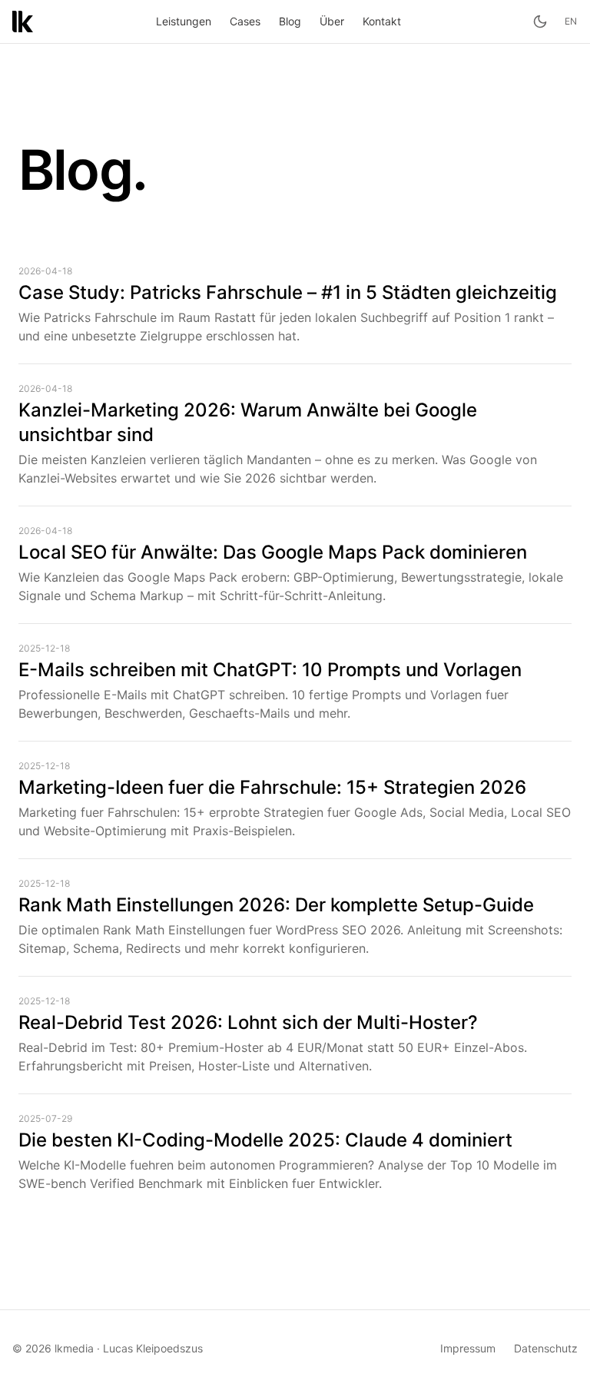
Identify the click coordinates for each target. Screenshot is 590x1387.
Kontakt (382, 21)
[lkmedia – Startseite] (22, 21)
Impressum (468, 1348)
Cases (245, 21)
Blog (290, 21)
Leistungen (183, 21)
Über (332, 21)
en (571, 21)
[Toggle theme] (540, 21)
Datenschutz (546, 1348)
